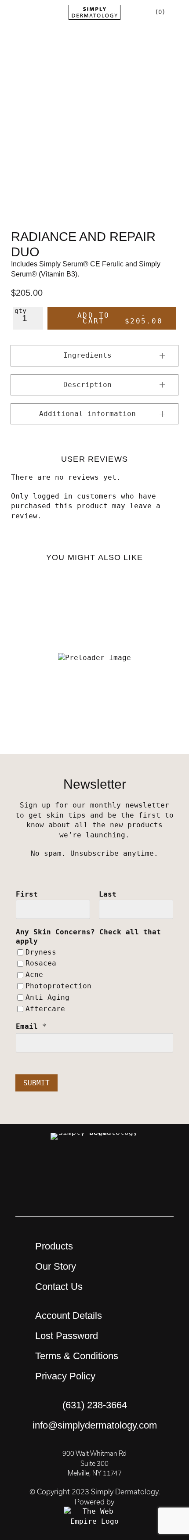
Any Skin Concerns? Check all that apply (88, 936)
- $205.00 (120, 318)
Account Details (68, 1315)
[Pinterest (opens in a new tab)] (46, 1172)
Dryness (40, 952)
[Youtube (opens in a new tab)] (94, 1172)
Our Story (55, 1266)
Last (107, 894)
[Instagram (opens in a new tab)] (70, 1172)
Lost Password (66, 1335)
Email (31, 1026)
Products (54, 1246)
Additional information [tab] (87, 413)
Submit (36, 1083)
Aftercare (45, 1009)
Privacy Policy (65, 1376)
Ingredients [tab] (87, 355)
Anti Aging (47, 997)
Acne (34, 974)
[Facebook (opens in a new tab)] (119, 1172)
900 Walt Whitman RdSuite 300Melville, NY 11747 (94, 1463)
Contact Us (59, 1286)
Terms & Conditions (76, 1355)
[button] (13, 12)
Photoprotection (58, 986)
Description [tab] (87, 385)
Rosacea (40, 963)
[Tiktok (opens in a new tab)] (94, 1194)
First (27, 894)
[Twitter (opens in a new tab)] (143, 1172)
